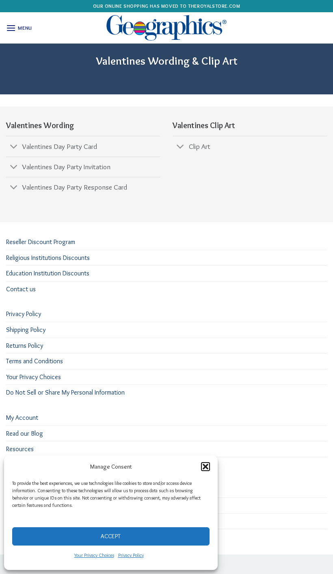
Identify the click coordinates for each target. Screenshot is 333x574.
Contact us (21, 289)
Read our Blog (24, 433)
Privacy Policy (131, 555)
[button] (205, 467)
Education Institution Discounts (47, 273)
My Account (22, 417)
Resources (20, 449)
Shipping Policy (25, 330)
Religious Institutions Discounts (48, 258)
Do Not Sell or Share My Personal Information (65, 392)
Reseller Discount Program (40, 242)
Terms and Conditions (34, 361)
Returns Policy (24, 345)
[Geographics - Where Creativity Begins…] (166, 28)
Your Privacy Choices (94, 555)
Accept (111, 536)
